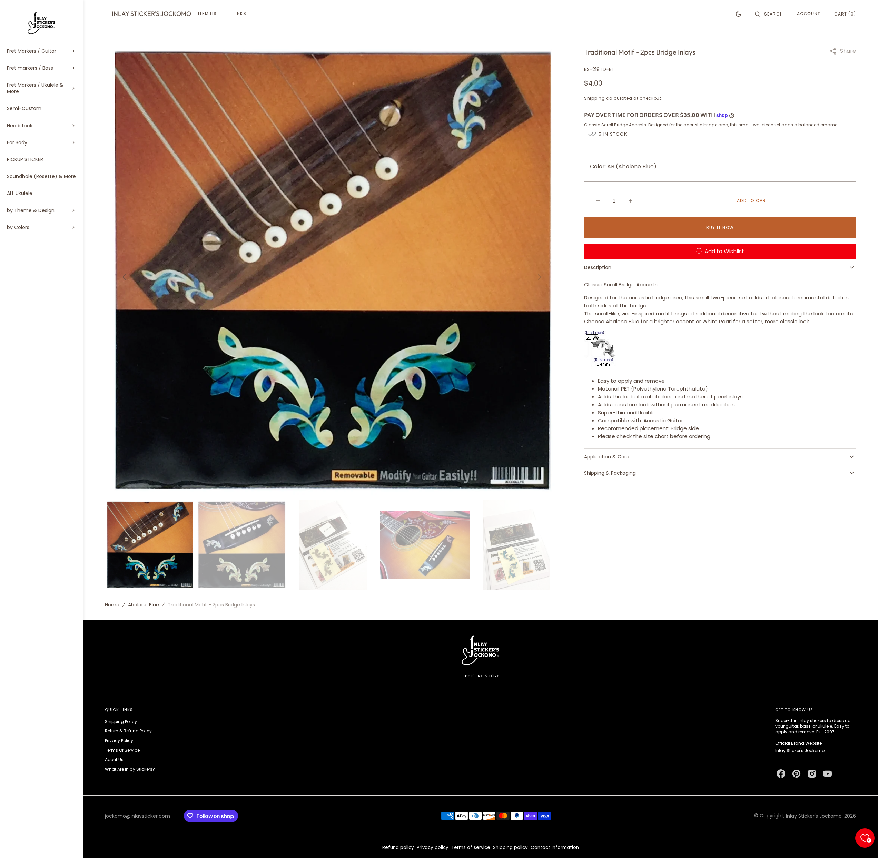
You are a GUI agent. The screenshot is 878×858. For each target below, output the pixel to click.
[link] (480, 656)
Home (112, 604)
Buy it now (720, 227)
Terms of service (470, 847)
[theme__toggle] (738, 13)
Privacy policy (432, 847)
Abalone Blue (143, 604)
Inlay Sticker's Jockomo (800, 750)
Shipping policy (510, 847)
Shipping (594, 98)
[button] (769, 13)
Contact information (555, 847)
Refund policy (398, 847)
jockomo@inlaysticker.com (137, 816)
